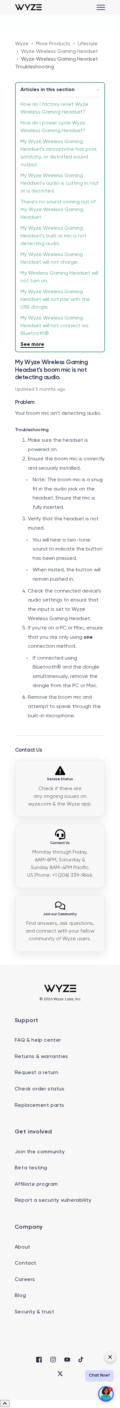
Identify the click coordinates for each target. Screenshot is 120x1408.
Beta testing (31, 1168)
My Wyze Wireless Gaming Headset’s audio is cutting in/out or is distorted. (59, 183)
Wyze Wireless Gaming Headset (59, 51)
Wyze (21, 44)
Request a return (37, 1072)
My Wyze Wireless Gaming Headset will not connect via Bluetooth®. (54, 326)
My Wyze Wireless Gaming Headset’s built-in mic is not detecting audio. (53, 236)
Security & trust (34, 1312)
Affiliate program (36, 1184)
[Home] (28, 7)
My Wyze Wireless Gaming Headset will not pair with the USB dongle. (55, 299)
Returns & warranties (41, 1056)
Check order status (40, 1089)
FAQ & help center (38, 1040)
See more (32, 344)
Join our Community (59, 914)
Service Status (60, 779)
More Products (53, 44)
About (22, 1247)
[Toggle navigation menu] (101, 7)
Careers (25, 1279)
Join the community (40, 1152)
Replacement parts (39, 1105)
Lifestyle (88, 44)
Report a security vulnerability (53, 1200)
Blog (20, 1295)
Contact (25, 1263)
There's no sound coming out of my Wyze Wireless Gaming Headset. (58, 210)
